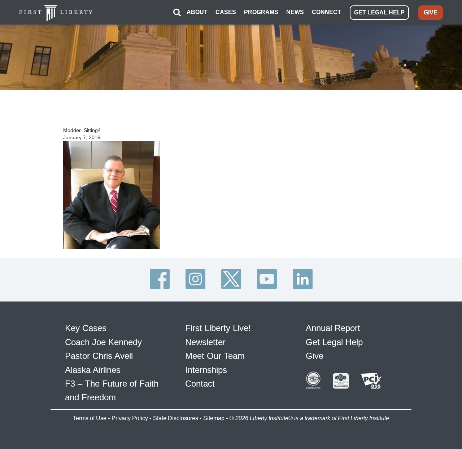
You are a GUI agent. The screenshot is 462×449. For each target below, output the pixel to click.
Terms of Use (89, 418)
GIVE (430, 12)
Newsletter (205, 342)
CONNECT (326, 12)
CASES (225, 12)
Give (314, 356)
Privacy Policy (130, 418)
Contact (200, 383)
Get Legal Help (334, 342)
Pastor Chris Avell (99, 356)
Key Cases (85, 328)
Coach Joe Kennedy (103, 342)
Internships (206, 370)
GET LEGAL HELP (379, 12)
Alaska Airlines (93, 370)
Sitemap (214, 418)
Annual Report (333, 328)
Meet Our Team (215, 356)
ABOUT (197, 12)
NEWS (295, 12)
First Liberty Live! (218, 328)
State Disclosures (175, 418)
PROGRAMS (261, 12)
